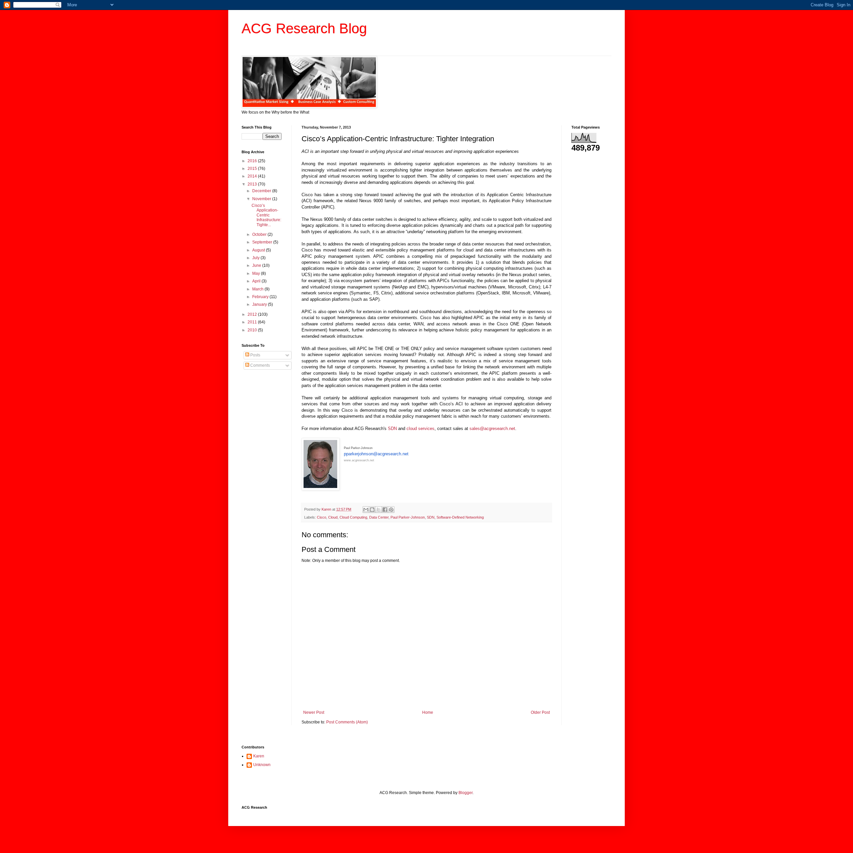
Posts (254, 355)
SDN (392, 428)
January (260, 304)
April (257, 281)
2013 (253, 184)
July (256, 257)
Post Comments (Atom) (347, 722)
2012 (253, 314)
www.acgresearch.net (359, 460)
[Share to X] (378, 509)
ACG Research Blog (304, 28)
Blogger (465, 792)
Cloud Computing (353, 517)
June (257, 265)
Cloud (333, 517)
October (260, 234)
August (259, 250)
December (262, 191)
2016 (253, 161)
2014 (253, 176)
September (262, 242)
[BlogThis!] (372, 509)
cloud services (420, 428)
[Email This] (366, 509)
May (256, 273)
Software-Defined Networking (460, 517)
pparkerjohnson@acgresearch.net (376, 453)
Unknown (262, 764)
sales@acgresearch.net (492, 428)
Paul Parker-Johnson (408, 517)
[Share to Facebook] (385, 509)
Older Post (540, 712)
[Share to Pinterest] (391, 509)
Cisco (321, 517)
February (261, 296)
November (262, 199)
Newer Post (313, 712)
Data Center (379, 517)
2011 (253, 322)
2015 (253, 168)
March (258, 289)
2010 (253, 330)
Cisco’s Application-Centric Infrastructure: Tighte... (266, 215)
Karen (258, 756)
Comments (259, 365)
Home (427, 712)
